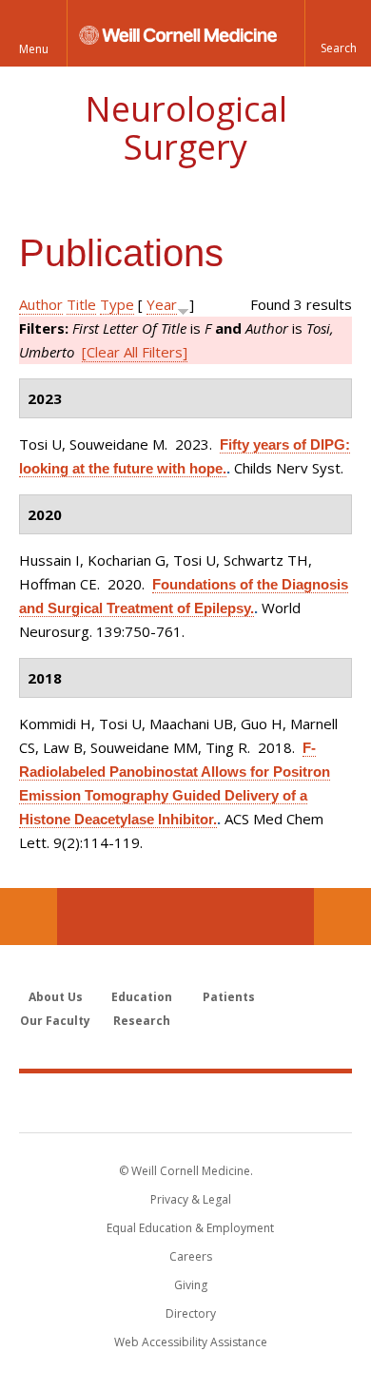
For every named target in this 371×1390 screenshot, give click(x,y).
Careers (190, 1256)
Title (81, 304)
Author (41, 304)
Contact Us (342, 916)
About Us (56, 997)
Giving (190, 1285)
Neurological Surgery (186, 128)
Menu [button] (34, 49)
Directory (191, 1313)
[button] (337, 33)
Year (161, 304)
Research (141, 1021)
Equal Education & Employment (190, 1228)
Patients (229, 997)
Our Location (28, 916)
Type (117, 304)
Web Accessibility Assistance (190, 1342)
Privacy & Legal (190, 1199)
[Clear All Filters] (134, 351)
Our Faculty (55, 1021)
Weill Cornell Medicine (185, 1102)
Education (141, 997)
